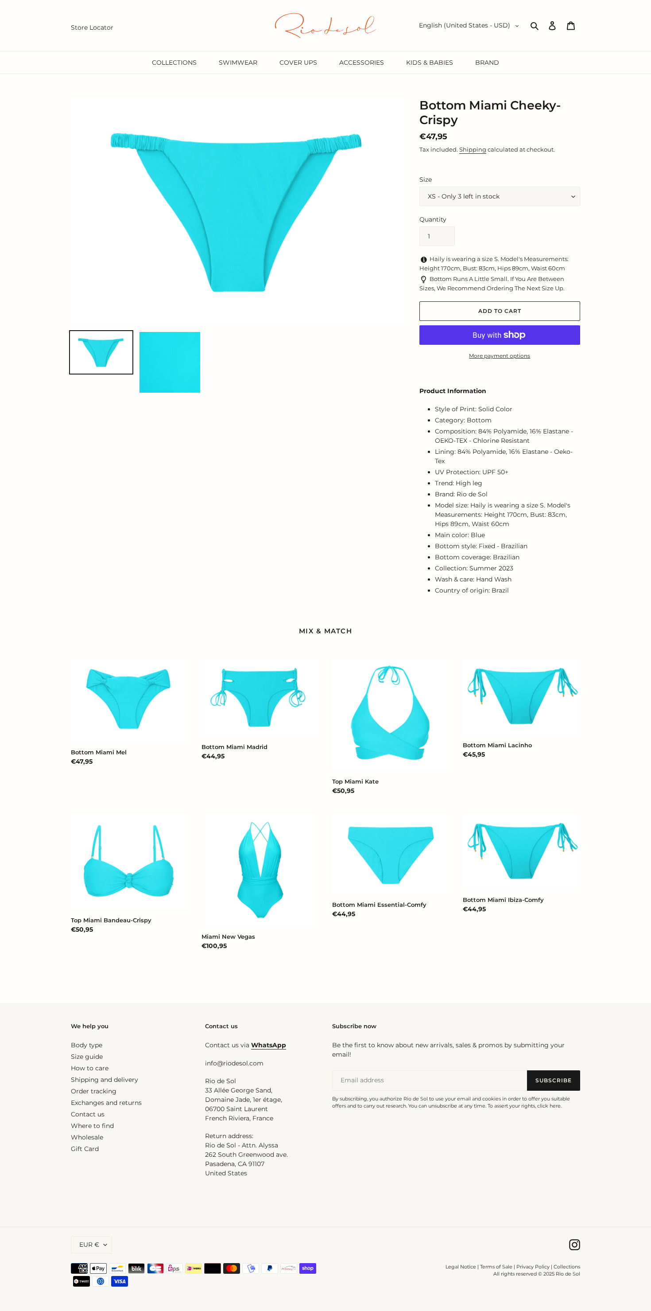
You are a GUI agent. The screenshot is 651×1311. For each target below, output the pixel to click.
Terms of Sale (496, 1267)
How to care (89, 1068)
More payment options (499, 355)
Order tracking (93, 1091)
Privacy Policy (533, 1267)
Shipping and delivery (104, 1080)
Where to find (92, 1126)
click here (549, 1106)
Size (425, 179)
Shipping (472, 149)
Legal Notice (461, 1267)
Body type (86, 1045)
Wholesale (87, 1137)
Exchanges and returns (106, 1103)
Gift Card (85, 1149)
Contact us (88, 1114)
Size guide (87, 1057)
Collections (567, 1267)
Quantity (432, 219)
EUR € (89, 1245)
